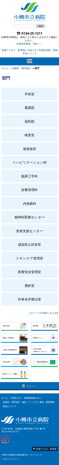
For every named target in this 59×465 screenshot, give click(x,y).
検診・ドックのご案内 (33, 402)
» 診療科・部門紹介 (20, 68)
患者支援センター (29, 231)
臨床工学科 (29, 176)
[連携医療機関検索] (44, 362)
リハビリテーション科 (29, 162)
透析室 (29, 285)
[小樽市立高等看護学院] (14, 350)
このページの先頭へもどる (42, 312)
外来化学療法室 (29, 299)
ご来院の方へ (16, 397)
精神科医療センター (29, 217)
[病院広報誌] (14, 326)
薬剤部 (29, 121)
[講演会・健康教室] (14, 338)
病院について (9, 406)
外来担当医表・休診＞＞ (29, 43)
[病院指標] (14, 362)
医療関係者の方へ (33, 397)
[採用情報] (44, 326)
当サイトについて (11, 459)
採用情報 (50, 402)
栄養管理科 (29, 189)
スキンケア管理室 (29, 258)
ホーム (5, 68)
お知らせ (32, 50)
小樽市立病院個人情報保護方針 (14, 454)
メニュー (29, 386)
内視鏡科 (29, 203)
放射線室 (29, 148)
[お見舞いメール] (44, 338)
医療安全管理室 (29, 271)
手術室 (29, 94)
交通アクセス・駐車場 (13, 50)
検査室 (29, 135)
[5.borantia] (14, 374)
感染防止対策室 (29, 244)
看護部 (29, 107)
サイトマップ (36, 454)
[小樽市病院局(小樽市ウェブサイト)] (44, 350)
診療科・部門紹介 (11, 402)
